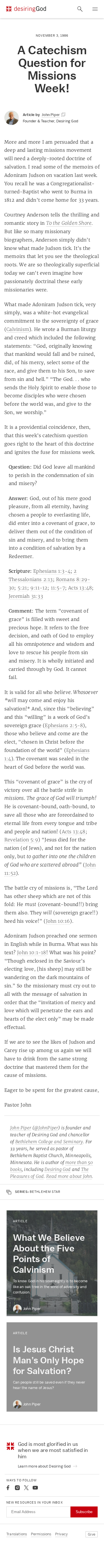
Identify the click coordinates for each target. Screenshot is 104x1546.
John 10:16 (58, 921)
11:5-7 (58, 588)
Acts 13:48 (80, 588)
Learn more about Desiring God (45, 1466)
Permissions (41, 1534)
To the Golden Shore (69, 223)
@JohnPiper (46, 1128)
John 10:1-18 (31, 952)
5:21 (22, 588)
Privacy (61, 1534)
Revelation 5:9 (21, 839)
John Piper (20, 1128)
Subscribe (84, 1512)
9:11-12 (38, 588)
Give (91, 1534)
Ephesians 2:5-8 (64, 725)
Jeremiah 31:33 (26, 596)
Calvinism (17, 329)
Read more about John (69, 1176)
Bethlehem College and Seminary (49, 1141)
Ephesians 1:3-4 (51, 571)
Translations (16, 1534)
